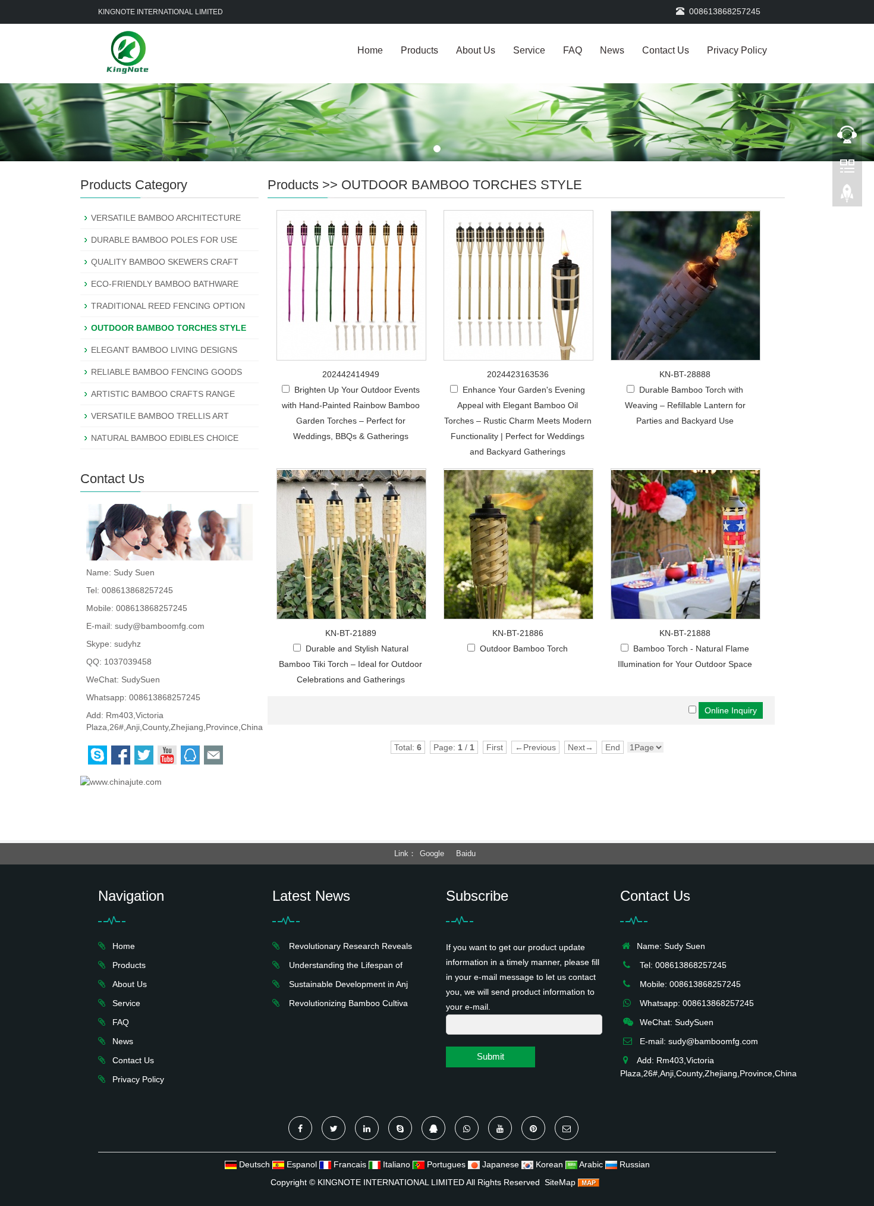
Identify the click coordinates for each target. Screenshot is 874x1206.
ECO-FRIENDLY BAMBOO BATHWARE (164, 284)
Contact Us (665, 50)
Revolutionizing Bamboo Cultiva (346, 1003)
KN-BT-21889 (350, 633)
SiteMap (560, 1182)
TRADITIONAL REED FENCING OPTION (168, 306)
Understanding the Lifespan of (343, 965)
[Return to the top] (847, 197)
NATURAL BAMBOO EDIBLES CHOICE (164, 438)
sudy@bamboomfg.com (160, 626)
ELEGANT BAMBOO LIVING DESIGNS (164, 350)
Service (529, 50)
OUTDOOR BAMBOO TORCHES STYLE (461, 184)
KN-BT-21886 (517, 633)
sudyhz (127, 644)
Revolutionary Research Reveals (348, 946)
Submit (490, 1056)
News (612, 50)
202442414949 (350, 374)
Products (419, 50)
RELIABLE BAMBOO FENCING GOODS (166, 372)
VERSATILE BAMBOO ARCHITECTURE (166, 218)
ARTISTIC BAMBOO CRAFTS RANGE (163, 394)
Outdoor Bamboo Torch (524, 648)
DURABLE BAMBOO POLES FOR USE (164, 240)
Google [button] (432, 853)
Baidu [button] (466, 853)
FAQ (572, 50)
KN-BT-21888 (684, 633)
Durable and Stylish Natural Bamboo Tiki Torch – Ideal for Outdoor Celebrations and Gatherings (350, 664)
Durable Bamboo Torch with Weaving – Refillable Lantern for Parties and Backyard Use (685, 405)
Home (370, 50)
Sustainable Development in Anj (346, 984)
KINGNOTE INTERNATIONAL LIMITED (390, 1182)
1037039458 (128, 661)
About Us (475, 50)
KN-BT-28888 (684, 374)
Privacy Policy (737, 50)
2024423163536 (518, 374)
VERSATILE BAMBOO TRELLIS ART (160, 416)
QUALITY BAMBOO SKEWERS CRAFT (164, 262)
